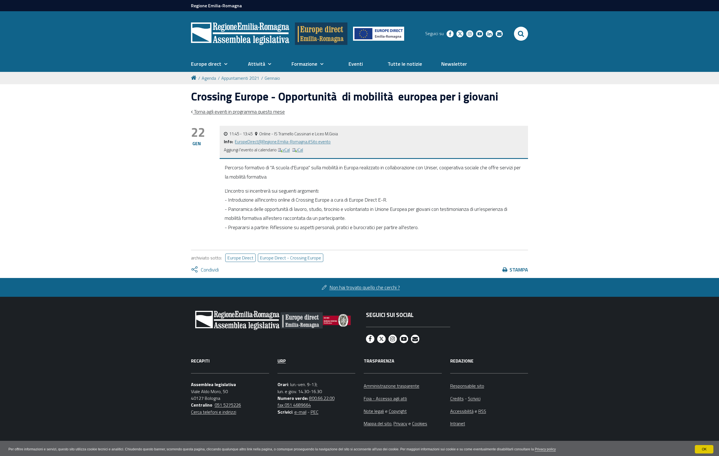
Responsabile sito (467, 385)
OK (704, 449)
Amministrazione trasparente (391, 385)
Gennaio (272, 78)
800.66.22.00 (322, 398)
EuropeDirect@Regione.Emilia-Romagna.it (272, 141)
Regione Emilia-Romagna (216, 5)
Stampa (518, 269)
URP (281, 360)
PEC (314, 412)
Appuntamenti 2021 (240, 78)
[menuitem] (209, 64)
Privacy (400, 423)
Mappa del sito (378, 423)
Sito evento (320, 141)
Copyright (398, 411)
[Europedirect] (321, 33)
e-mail (300, 412)
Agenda (209, 78)
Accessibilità (462, 411)
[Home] (194, 77)
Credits (457, 398)
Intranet (457, 423)
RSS (482, 411)
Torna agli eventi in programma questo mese (239, 111)
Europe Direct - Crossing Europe (290, 257)
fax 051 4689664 (294, 405)
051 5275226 (228, 405)
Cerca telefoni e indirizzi (213, 412)
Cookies (419, 423)
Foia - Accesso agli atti (385, 398)
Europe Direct (240, 257)
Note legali (374, 411)
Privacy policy (545, 449)
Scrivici (474, 398)
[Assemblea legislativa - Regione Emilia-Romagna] (240, 33)
